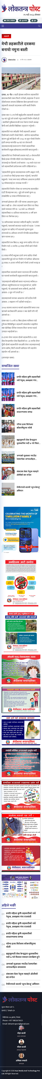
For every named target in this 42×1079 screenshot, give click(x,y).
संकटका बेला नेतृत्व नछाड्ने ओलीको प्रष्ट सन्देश (27, 473)
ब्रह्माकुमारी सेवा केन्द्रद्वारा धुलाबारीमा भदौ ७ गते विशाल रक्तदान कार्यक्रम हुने (28, 443)
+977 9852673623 (15, 1020)
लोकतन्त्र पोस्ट (12, 60)
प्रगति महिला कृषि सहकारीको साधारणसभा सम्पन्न (28, 410)
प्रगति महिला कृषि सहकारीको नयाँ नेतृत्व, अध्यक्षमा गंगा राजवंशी (28, 380)
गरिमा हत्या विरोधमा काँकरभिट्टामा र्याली (25, 426)
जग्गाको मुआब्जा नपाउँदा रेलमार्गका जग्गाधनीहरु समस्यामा (26, 459)
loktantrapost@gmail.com (18, 1023)
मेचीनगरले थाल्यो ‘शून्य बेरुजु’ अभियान (28, 489)
